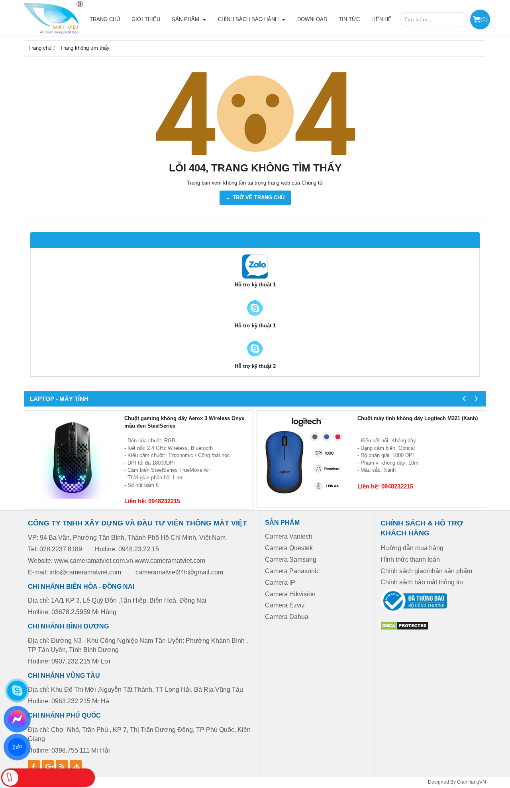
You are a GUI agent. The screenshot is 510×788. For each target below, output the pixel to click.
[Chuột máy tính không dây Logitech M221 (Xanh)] (305, 459)
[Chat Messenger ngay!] (17, 719)
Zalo (17, 747)
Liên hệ (381, 19)
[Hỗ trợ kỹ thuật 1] (255, 277)
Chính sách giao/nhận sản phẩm (426, 571)
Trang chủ (105, 19)
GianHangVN (471, 781)
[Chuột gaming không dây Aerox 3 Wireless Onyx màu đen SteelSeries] (72, 459)
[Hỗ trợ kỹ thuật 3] (255, 359)
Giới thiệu (145, 19)
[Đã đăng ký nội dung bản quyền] (405, 629)
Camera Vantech (288, 536)
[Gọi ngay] (48, 778)
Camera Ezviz (285, 605)
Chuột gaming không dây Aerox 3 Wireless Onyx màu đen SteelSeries (184, 422)
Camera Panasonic (292, 571)
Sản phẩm (186, 19)
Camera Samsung (290, 559)
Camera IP (280, 582)
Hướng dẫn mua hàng (412, 548)
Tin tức (349, 19)
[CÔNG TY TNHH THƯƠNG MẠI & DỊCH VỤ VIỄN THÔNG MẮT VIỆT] (52, 18)
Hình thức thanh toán (410, 559)
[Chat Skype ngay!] (17, 690)
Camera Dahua (286, 616)
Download (312, 19)
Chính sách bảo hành (249, 19)
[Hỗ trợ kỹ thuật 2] (255, 318)
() (484, 19)
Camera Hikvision (290, 594)
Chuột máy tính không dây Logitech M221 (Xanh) (417, 418)
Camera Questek (289, 548)
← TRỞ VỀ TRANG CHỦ (255, 197)
